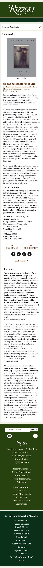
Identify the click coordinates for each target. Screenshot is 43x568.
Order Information (21, 500)
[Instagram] (9, 436)
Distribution (21, 504)
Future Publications (21, 472)
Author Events (21, 475)
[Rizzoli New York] (21, 10)
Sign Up (34, 429)
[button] (21, 27)
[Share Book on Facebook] (13, 254)
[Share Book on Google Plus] (24, 254)
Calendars (21, 482)
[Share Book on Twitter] (19, 254)
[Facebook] (35, 436)
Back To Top (20, 261)
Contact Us (21, 497)
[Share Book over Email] (30, 254)
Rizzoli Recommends (21, 479)
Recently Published (21, 469)
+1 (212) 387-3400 (21, 462)
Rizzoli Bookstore (21, 487)
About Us (21, 490)
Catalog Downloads (21, 494)
